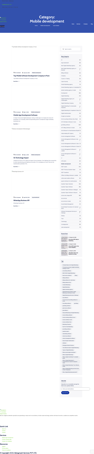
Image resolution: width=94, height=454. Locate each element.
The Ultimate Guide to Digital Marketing (71, 347)
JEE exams (63, 161)
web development (65, 227)
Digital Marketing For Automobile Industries (68, 106)
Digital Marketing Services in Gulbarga (70, 295)
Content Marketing (66, 284)
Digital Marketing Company (67, 103)
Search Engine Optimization (68, 340)
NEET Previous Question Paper (68, 169)
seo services (64, 198)
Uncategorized (64, 224)
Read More (15, 81)
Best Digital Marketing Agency (68, 65)
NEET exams (64, 166)
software (64, 343)
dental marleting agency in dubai (68, 90)
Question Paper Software (67, 186)
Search (63, 49)
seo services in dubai (66, 201)
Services (78, 24)
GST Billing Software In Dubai (68, 127)
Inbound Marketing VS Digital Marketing (71, 312)
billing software (66, 277)
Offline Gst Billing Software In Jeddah (69, 175)
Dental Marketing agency (67, 84)
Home (73, 24)
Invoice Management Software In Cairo (70, 143)
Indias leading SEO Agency (67, 133)
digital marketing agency (68, 289)
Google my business (65, 116)
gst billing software (65, 124)
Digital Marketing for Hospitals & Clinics (70, 110)
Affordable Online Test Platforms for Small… (73, 253)
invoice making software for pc (69, 317)
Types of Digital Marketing (68, 350)
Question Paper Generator (67, 184)
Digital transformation (66, 113)
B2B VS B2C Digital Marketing (69, 273)
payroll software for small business (69, 181)
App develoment (65, 62)
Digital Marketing (65, 95)
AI (61, 59)
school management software (69, 338)
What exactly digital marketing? (69, 352)
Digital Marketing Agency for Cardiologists (67, 99)
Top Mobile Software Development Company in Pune (31, 76)
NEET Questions (65, 172)
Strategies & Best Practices (68, 345)
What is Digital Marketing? (68, 354)
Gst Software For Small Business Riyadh (70, 130)
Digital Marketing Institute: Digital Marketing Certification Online (69, 292)
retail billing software (67, 333)
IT (61, 158)
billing (76, 275)
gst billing (76, 303)
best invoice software (67, 275)
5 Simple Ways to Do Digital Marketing (70, 265)
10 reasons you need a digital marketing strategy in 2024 (71, 268)
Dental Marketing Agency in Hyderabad (70, 87)
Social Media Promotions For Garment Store (69, 207)
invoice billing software (67, 315)
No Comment (18, 72)
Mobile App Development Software (25, 115)
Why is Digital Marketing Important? (70, 372)
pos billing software (67, 329)
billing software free (67, 282)
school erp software (67, 336)
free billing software (67, 303)
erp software (65, 297)
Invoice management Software (68, 136)
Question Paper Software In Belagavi (69, 189)
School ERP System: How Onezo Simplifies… (74, 247)
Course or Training (65, 78)
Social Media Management (67, 204)
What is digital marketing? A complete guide (70, 357)
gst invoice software (67, 308)
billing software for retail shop (69, 280)
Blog (92, 24)
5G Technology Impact (21, 158)
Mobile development (66, 163)
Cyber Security (64, 81)
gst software (65, 310)
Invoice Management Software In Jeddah (68, 150)
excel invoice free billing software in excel (70, 300)
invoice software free (67, 322)
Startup (63, 215)
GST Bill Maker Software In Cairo (68, 121)
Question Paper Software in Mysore (69, 192)
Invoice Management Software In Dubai (70, 146)
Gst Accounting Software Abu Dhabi (69, 119)
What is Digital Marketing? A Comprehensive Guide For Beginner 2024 (70, 361)
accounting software (67, 270)
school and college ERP (66, 195)
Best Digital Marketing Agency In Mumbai (68, 69)
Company (86, 24)
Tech (62, 218)
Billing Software (64, 72)
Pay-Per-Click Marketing (68, 326)
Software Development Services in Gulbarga (69, 212)
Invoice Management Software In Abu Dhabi (69, 140)
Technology (64, 221)
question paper (66, 331)
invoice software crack (67, 319)
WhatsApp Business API (21, 200)
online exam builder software (67, 178)
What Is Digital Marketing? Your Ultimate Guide (71, 366)
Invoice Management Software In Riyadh (68, 154)
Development (64, 93)
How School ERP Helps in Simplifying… (74, 240)
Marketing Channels (67, 324)
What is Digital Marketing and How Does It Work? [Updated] (71, 369)
